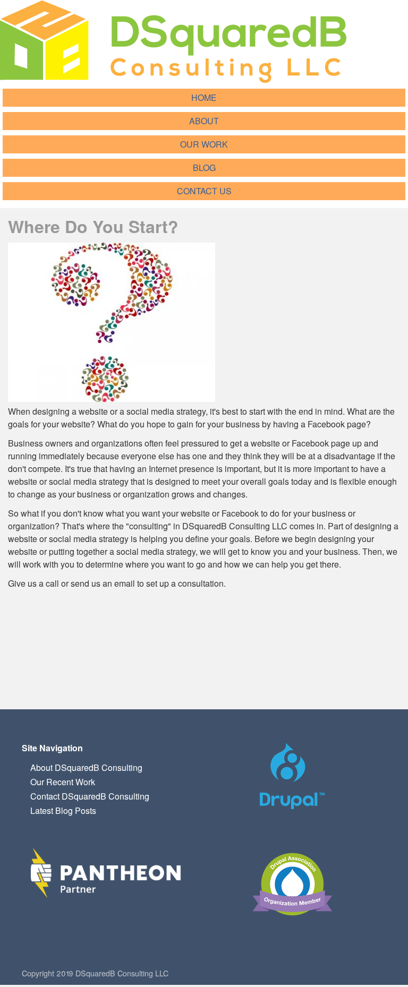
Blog (204, 167)
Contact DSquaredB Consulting (89, 796)
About (204, 121)
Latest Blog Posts (63, 810)
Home (204, 97)
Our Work (204, 144)
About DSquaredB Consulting (86, 767)
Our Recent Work (62, 782)
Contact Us (204, 191)
